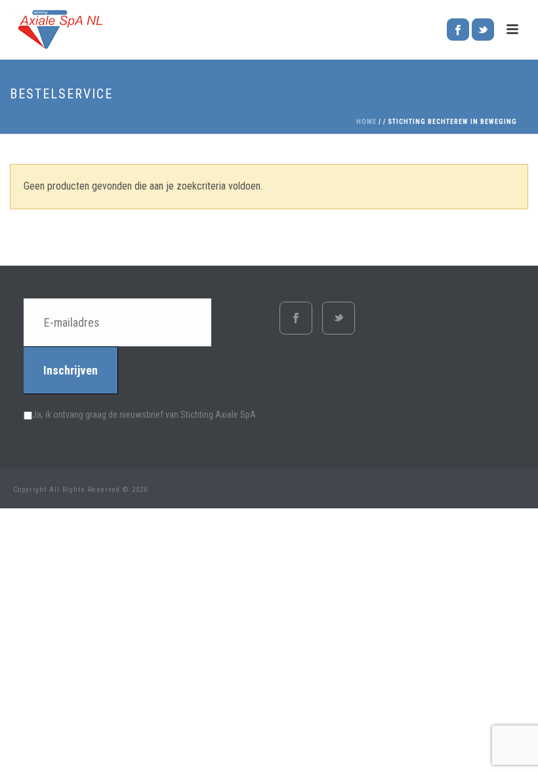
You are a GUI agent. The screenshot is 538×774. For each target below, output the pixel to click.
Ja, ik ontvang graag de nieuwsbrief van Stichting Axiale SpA (144, 414)
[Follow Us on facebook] (295, 318)
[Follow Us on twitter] (338, 318)
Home (366, 121)
